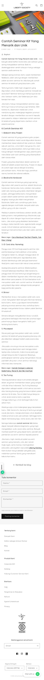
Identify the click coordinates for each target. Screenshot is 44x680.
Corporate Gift (9, 564)
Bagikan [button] (7, 54)
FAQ (5, 587)
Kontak (7, 551)
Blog (6, 546)
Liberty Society (35, 448)
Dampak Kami (9, 536)
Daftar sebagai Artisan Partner (15, 541)
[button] (2, 5)
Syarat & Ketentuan (11, 601)
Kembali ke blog (23, 465)
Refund (7, 597)
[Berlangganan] (37, 645)
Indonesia (31, 668)
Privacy (7, 606)
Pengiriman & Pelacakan (13, 592)
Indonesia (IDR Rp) (13, 668)
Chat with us (29, 674)
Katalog (7, 569)
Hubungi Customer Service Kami (16, 574)
